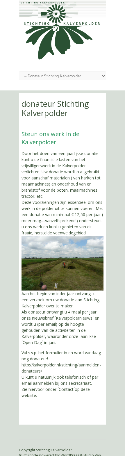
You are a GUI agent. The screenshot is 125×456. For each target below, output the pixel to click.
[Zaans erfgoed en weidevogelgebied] (62, 59)
